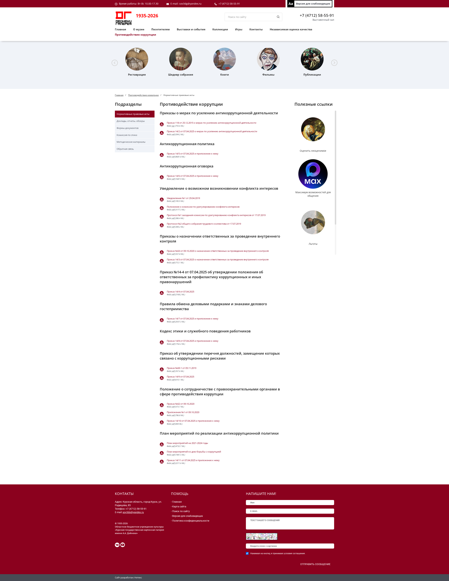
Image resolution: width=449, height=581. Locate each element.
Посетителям (160, 29)
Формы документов (127, 128)
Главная (120, 29)
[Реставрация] (137, 59)
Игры (238, 29)
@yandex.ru (194, 3)
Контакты (256, 29)
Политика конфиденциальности (190, 520)
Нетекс (138, 577)
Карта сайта (179, 506)
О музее (138, 29)
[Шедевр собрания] (180, 59)
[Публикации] (312, 59)
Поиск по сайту (181, 511)
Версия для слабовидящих (313, 3)
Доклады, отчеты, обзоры (131, 121)
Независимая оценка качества (291, 29)
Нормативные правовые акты (133, 114)
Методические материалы (131, 141)
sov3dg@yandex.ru (133, 512)
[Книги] (224, 59)
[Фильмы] (268, 59)
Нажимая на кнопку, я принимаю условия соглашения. (277, 553)
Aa (291, 3)
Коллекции (220, 29)
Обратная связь (125, 148)
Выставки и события (191, 29)
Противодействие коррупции (135, 34)
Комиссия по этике (127, 135)
